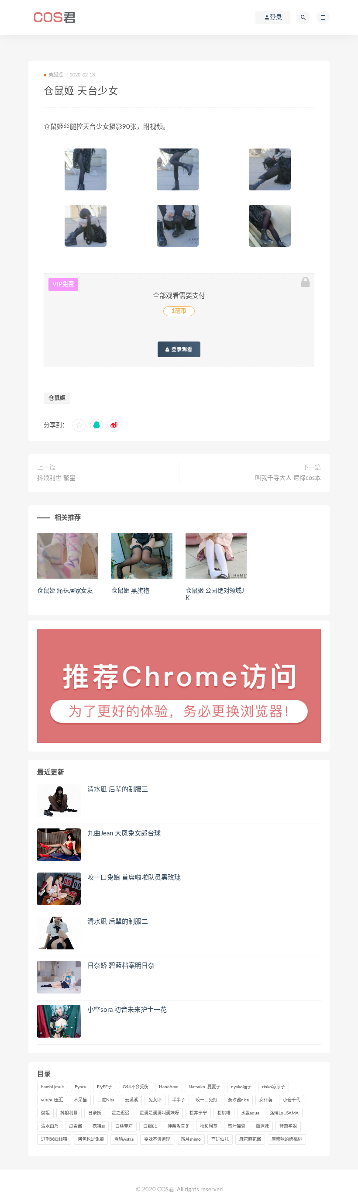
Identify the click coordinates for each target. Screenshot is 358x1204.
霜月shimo (191, 1139)
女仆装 (265, 1100)
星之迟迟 (120, 1113)
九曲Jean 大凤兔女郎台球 (124, 833)
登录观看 (181, 349)
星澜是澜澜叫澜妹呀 (159, 1113)
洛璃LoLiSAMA (284, 1113)
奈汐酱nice (238, 1100)
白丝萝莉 (124, 1126)
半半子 (178, 1100)
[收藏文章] (79, 425)
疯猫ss (99, 1126)
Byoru (80, 1087)
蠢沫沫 (262, 1126)
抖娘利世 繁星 (56, 478)
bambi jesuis (52, 1087)
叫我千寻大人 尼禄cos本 (288, 478)
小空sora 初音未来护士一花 (127, 1010)
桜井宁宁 (198, 1113)
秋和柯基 (208, 1126)
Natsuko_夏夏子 (204, 1087)
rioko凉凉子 (273, 1087)
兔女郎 (155, 1100)
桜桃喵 (224, 1113)
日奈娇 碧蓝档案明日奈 (121, 966)
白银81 (150, 1126)
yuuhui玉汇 (52, 1100)
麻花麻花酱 (250, 1139)
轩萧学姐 (288, 1126)
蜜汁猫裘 (236, 1126)
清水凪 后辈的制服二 (117, 921)
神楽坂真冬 (178, 1126)
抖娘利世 (69, 1113)
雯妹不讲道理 (157, 1139)
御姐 (45, 1113)
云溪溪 (131, 1100)
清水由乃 (50, 1126)
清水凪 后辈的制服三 (117, 789)
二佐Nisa (105, 1100)
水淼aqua (250, 1113)
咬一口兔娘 (206, 1100)
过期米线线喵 (54, 1139)
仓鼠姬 (56, 398)
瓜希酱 (75, 1126)
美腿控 (55, 74)
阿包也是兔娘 (91, 1139)
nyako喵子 (241, 1087)
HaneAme (168, 1087)
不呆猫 (80, 1100)
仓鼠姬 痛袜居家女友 (65, 591)
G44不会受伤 (135, 1087)
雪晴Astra (124, 1139)
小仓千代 (291, 1100)
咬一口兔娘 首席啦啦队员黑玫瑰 (134, 877)
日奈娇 (94, 1113)
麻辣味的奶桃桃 (287, 1139)
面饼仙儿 (220, 1139)
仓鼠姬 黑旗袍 (130, 591)
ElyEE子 (104, 1087)
